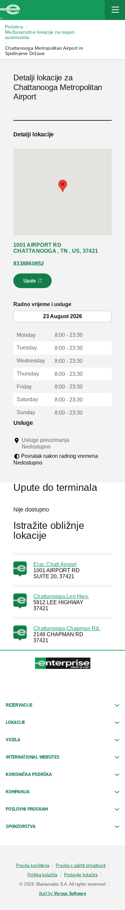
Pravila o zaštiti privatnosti (81, 866)
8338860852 (28, 263)
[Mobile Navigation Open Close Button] (115, 10)
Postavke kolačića (81, 875)
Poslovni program (27, 809)
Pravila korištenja (32, 866)
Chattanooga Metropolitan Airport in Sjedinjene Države (44, 50)
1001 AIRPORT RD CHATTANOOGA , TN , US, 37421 (55, 248)
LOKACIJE (15, 722)
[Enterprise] (10, 10)
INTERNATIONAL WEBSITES (32, 757)
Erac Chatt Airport (55, 564)
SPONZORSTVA (20, 826)
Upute (33, 282)
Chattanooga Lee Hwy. (61, 596)
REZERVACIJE (19, 705)
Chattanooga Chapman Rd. (66, 628)
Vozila (13, 740)
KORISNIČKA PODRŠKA (29, 774)
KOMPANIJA (18, 792)
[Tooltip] (57, 446)
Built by (62, 894)
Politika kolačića (42, 875)
